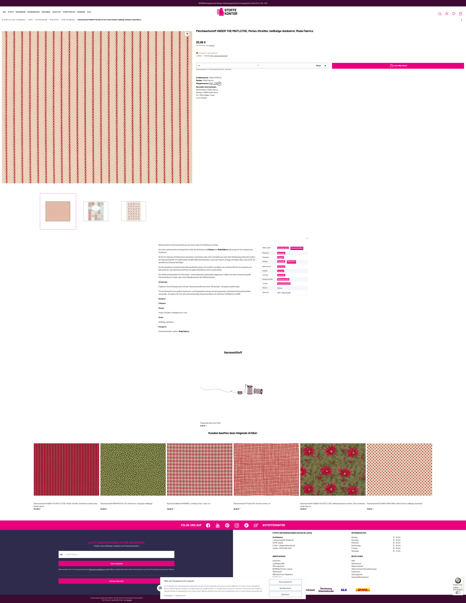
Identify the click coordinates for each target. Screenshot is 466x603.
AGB (353, 561)
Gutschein (276, 561)
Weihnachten (291, 261)
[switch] (458, 592)
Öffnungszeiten (278, 566)
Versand (211, 45)
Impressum (168, 596)
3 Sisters (280, 257)
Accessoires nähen (297, 248)
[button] (439, 13)
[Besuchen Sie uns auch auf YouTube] (218, 525)
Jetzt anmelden (116, 563)
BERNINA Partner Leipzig (282, 569)
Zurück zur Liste (9, 20)
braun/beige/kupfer (284, 283)
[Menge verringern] (199, 65)
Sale (89, 12)
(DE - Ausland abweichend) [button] (219, 56)
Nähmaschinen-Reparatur (283, 574)
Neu (4, 12)
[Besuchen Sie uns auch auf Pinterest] (227, 525)
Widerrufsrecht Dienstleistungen (364, 569)
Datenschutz (180, 596)
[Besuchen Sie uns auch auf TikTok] (246, 525)
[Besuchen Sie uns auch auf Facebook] (208, 525)
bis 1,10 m (280, 271)
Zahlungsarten (357, 574)
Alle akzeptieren (285, 582)
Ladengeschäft (278, 563)
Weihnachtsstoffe (283, 279)
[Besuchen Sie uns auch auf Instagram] (237, 525)
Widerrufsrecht (357, 566)
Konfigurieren (285, 588)
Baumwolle (281, 253)
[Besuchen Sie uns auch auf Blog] (256, 525)
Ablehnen (285, 594)
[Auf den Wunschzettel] (187, 34)
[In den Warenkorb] (4, 28)
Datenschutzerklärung (97, 569)
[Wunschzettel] (453, 13)
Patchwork (281, 266)
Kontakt (204, 98)
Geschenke (281, 261)
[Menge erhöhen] (325, 65)
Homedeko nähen (283, 248)
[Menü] (462, 577)
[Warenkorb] (460, 13)
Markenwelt (277, 571)
